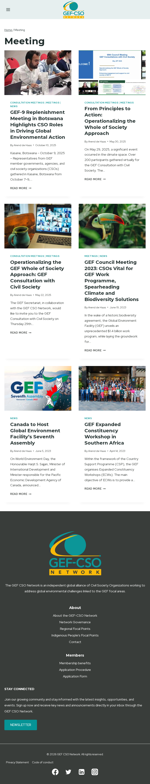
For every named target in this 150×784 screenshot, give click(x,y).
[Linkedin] (81, 772)
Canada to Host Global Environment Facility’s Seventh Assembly (35, 433)
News (14, 106)
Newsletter (20, 725)
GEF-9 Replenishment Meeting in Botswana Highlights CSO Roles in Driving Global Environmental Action (37, 124)
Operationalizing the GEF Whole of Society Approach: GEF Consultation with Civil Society (37, 274)
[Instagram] (94, 772)
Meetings (52, 102)
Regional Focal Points (75, 629)
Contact (75, 642)
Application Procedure (75, 670)
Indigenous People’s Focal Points (75, 635)
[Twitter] (68, 772)
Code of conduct (42, 762)
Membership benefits (75, 663)
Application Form (75, 676)
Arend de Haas (23, 145)
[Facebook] (55, 772)
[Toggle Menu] (8, 9)
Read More (20, 188)
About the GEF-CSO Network (75, 615)
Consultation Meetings (27, 102)
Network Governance (75, 622)
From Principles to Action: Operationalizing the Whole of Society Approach (110, 121)
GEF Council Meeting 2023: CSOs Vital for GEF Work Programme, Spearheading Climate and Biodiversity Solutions (112, 280)
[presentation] (37, 72)
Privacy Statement (17, 762)
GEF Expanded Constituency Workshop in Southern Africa (104, 433)
